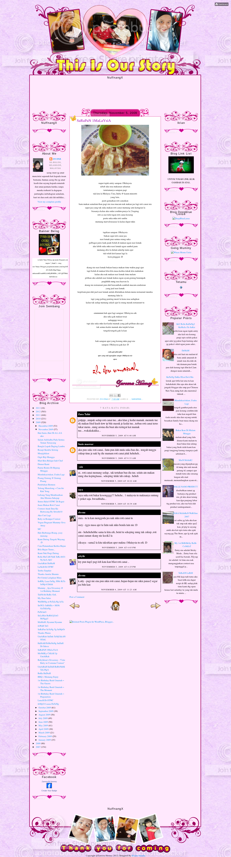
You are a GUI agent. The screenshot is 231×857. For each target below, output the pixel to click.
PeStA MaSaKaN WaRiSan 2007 (185, 515)
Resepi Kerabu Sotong (48, 449)
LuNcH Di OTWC (46, 566)
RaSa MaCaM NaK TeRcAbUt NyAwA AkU (51, 558)
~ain (80, 467)
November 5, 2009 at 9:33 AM (119, 458)
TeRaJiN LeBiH (185, 572)
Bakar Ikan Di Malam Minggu (185, 432)
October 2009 (45, 707)
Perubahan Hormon (46, 484)
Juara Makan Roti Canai (49, 505)
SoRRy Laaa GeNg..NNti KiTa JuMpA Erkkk (51, 583)
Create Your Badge (49, 791)
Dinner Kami (43, 464)
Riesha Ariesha (138, 855)
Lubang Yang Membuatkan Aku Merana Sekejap (50, 496)
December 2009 (46, 425)
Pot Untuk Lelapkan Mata (49, 577)
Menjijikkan (43, 453)
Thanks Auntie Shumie (48, 574)
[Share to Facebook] (119, 395)
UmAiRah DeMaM (46, 563)
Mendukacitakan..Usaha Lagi (51, 474)
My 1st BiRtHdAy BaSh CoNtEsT (186, 544)
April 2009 (44, 728)
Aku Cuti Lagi (44, 515)
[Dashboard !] (221, 5)
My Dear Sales (44, 598)
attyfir (81, 556)
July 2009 (43, 718)
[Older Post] (156, 609)
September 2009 (46, 711)
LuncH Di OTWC (45, 700)
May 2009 (44, 725)
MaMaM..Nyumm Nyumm (50, 622)
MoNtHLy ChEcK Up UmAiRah (47, 655)
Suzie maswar (86, 444)
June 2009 (44, 721)
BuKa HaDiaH (44, 673)
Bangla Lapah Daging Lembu (51, 446)
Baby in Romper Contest (49, 518)
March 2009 (44, 732)
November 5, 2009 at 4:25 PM (119, 566)
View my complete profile (49, 201)
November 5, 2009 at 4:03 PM (119, 547)
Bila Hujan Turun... (46, 549)
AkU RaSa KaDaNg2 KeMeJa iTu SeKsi (185, 325)
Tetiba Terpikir (44, 570)
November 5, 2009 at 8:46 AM (119, 435)
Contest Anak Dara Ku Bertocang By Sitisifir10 (50, 510)
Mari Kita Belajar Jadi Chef (50, 460)
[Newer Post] (75, 609)
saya (80, 489)
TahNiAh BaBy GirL (47, 594)
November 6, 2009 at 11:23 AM (119, 589)
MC (39, 529)
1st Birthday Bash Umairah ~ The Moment (51, 689)
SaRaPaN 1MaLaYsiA (48, 649)
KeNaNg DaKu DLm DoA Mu (179, 377)
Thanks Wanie (44, 632)
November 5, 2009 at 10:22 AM (119, 481)
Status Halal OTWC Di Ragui (51, 501)
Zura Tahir (84, 414)
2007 (38, 746)
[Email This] (111, 395)
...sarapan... (136, 399)
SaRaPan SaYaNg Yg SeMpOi (51, 629)
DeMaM (185, 350)
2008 (38, 743)
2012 (38, 411)
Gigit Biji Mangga (46, 457)
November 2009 (46, 429)
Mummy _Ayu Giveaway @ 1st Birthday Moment (50, 589)
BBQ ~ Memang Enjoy (48, 676)
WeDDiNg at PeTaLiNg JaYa (51, 601)
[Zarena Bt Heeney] (49, 787)
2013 (38, 407)
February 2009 (45, 736)
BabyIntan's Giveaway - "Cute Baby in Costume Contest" (51, 661)
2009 (38, 422)
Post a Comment (77, 596)
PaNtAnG (42, 611)
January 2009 (45, 739)
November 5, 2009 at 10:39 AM (119, 503)
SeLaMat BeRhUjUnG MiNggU (48, 617)
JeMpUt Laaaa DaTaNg (48, 703)
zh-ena (57, 159)
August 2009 (45, 714)
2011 (38, 415)
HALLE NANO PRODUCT (186, 486)
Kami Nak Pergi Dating (48, 553)
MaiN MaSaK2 (185, 460)
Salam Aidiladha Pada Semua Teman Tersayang (51, 441)
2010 (38, 418)
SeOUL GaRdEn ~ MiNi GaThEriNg (49, 607)
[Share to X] (115, 395)
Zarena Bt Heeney (49, 781)
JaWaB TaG (43, 625)
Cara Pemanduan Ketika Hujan (52, 545)
